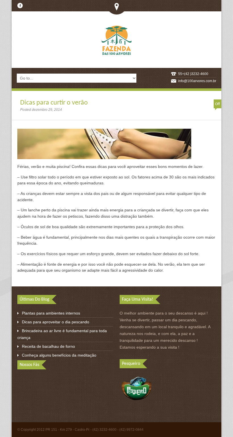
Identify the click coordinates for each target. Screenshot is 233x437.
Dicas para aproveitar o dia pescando (55, 322)
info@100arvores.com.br (197, 81)
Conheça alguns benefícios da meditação (59, 355)
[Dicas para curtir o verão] (104, 160)
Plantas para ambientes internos (51, 313)
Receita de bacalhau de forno (48, 346)
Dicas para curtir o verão (54, 102)
